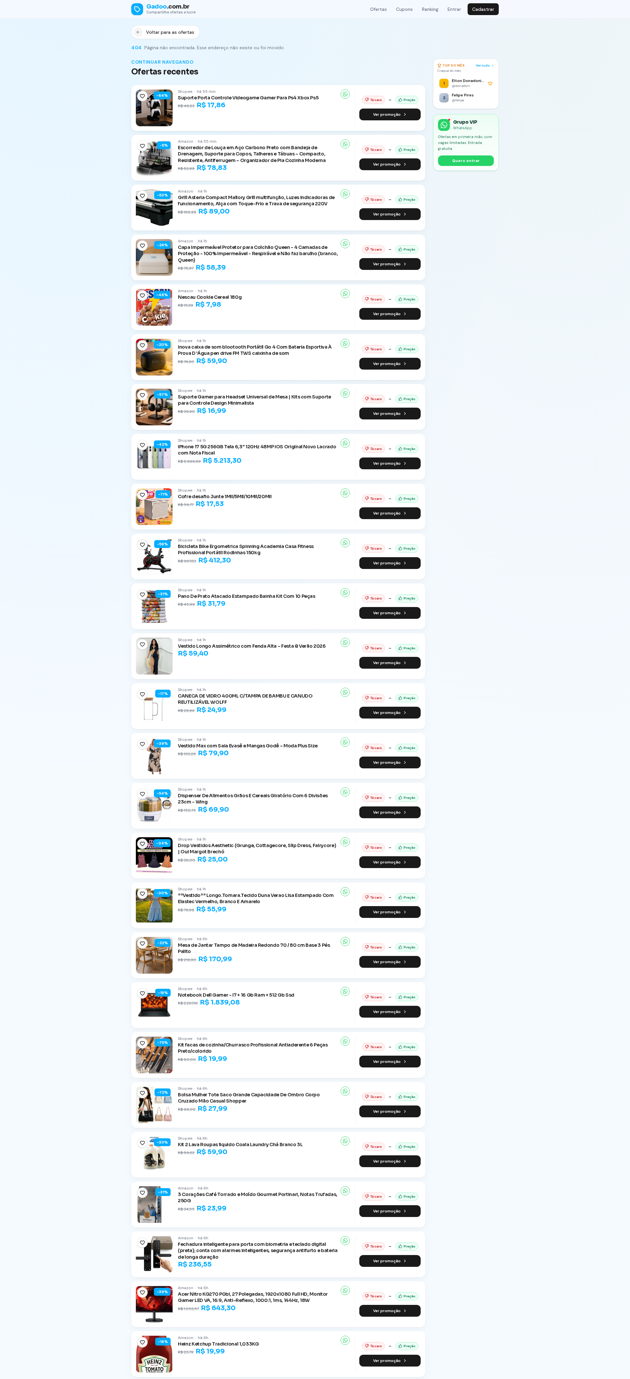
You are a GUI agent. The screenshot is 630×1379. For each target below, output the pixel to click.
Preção (409, 100)
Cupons (404, 9)
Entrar (454, 9)
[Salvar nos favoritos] (142, 96)
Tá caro (376, 100)
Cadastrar (483, 9)
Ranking (430, 9)
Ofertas (378, 9)
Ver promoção (387, 114)
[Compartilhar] (345, 94)
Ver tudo (483, 65)
